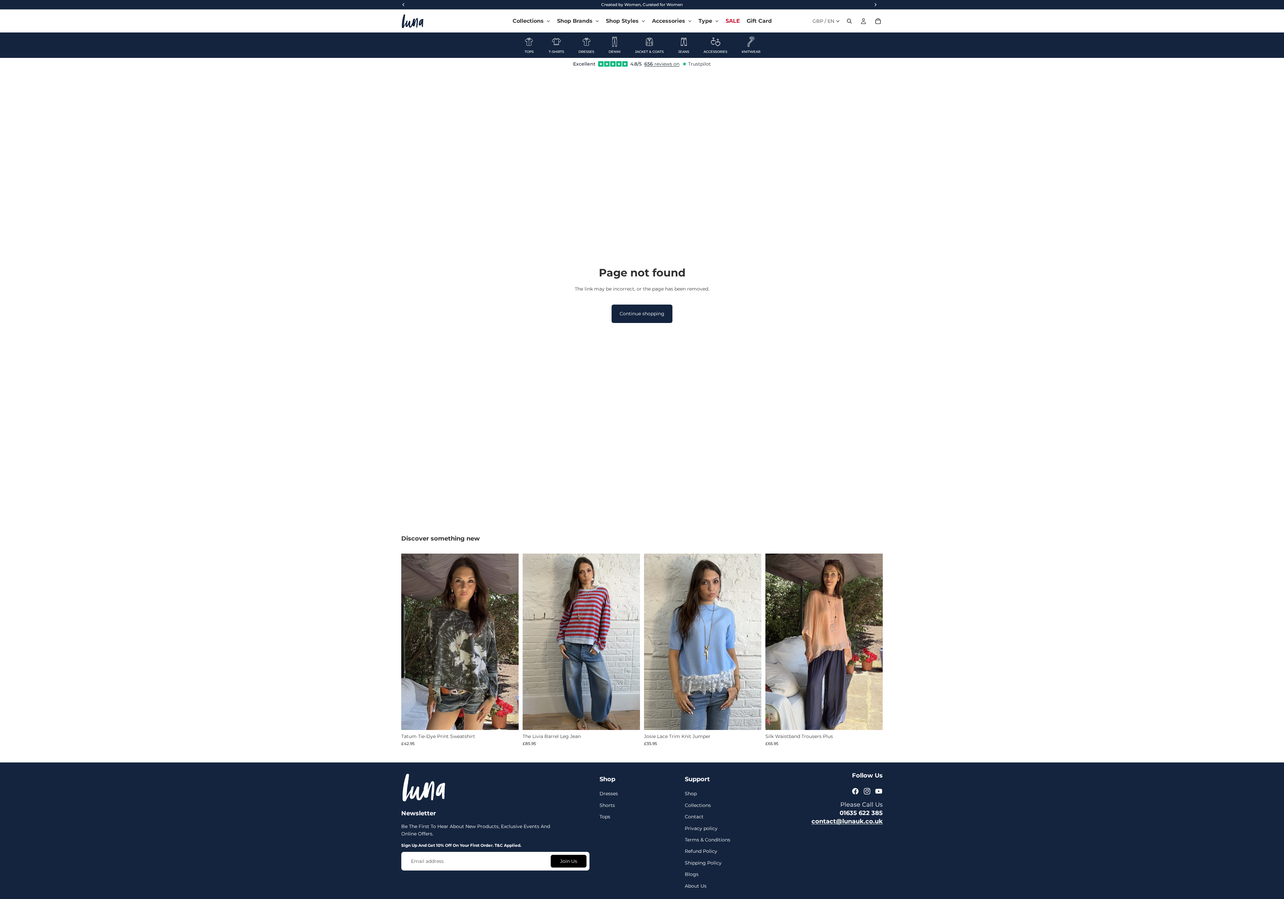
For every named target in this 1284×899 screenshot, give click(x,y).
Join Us (568, 861)
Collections (698, 805)
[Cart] (878, 21)
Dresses (609, 794)
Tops (605, 817)
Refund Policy (701, 851)
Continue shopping (642, 314)
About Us (696, 886)
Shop (691, 794)
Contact (694, 817)
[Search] (849, 21)
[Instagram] (867, 791)
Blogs (692, 874)
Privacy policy (701, 828)
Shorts (607, 805)
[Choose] (508, 720)
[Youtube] (879, 791)
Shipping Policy (703, 863)
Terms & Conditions (707, 840)
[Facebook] (855, 791)
